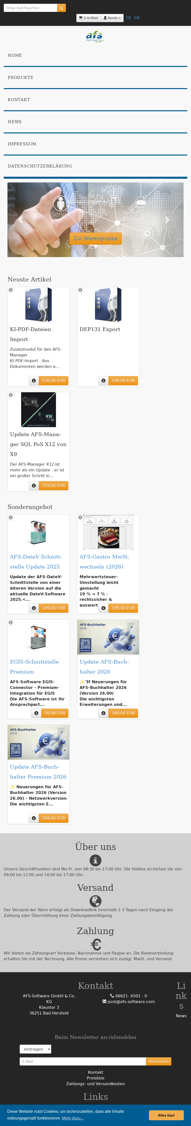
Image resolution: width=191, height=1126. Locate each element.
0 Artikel (90, 18)
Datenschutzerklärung (40, 166)
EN (137, 17)
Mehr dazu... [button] (73, 1118)
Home (15, 55)
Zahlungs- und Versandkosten (95, 1083)
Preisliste (95, 1078)
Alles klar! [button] (166, 1115)
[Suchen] (61, 8)
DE (129, 17)
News (15, 121)
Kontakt (19, 99)
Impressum (22, 144)
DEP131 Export (100, 329)
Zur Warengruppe (96, 238)
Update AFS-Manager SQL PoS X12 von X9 (38, 444)
